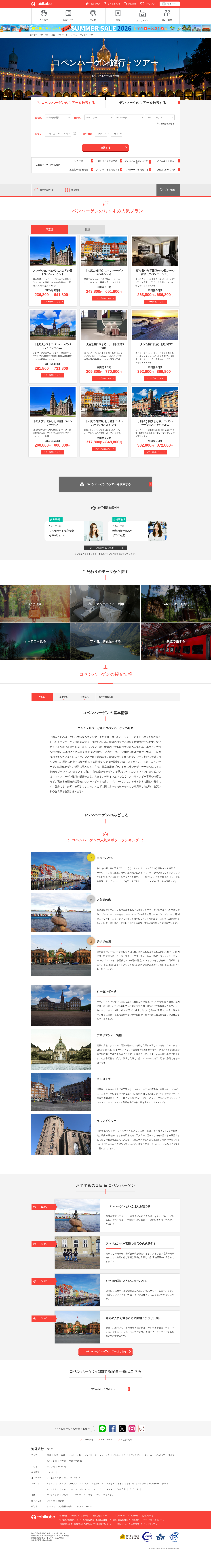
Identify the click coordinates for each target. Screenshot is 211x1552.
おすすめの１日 (106, 697)
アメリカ (51, 1501)
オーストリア (53, 1489)
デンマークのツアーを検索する (142, 102)
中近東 (34, 1506)
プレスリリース (120, 1516)
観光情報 (75, 190)
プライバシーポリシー (152, 1520)
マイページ (172, 4)
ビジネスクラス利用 (107, 161)
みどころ (85, 697)
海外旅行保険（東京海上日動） (96, 1520)
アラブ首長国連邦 (64, 1506)
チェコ (165, 1483)
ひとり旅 (78, 161)
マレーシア (104, 1455)
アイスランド (109, 1495)
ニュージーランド (72, 1478)
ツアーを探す (88, 1440)
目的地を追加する (167, 123)
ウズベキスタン (76, 1461)
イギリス (84, 1483)
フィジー (51, 1472)
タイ (126, 1455)
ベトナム (148, 1455)
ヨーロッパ (36, 1483)
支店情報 (134, 1516)
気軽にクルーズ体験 (165, 169)
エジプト (79, 1506)
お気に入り (151, 3)
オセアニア (36, 1478)
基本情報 (63, 697)
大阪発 (87, 229)
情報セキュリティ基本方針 (128, 1524)
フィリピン (136, 1455)
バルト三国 (121, 1489)
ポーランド (134, 1489)
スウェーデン (94, 1495)
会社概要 (63, 1516)
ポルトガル (85, 1489)
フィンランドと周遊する (108, 169)
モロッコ (90, 1506)
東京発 (49, 229)
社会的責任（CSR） (100, 1516)
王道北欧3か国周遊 (79, 169)
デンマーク (80, 1495)
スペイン (62, 1483)
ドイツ (121, 1483)
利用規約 (135, 1520)
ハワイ (34, 1466)
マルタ (65, 1489)
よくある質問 (114, 3)
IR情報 (74, 1516)
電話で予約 (95, 3)
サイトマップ (149, 1524)
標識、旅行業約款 (120, 1520)
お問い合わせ (147, 1516)
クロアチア (98, 1489)
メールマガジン (107, 1440)
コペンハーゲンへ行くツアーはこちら (105, 1351)
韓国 (49, 1455)
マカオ (71, 1455)
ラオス (171, 1455)
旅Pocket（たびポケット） (105, 1389)
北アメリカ (36, 1501)
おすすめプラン (47, 190)
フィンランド (53, 1495)
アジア (34, 1455)
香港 (63, 1455)
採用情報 (84, 1516)
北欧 (33, 1495)
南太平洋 (35, 1472)
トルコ (50, 1506)
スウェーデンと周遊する (136, 169)
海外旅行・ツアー (43, 1449)
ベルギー (110, 1483)
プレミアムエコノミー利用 (136, 162)
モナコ (74, 1489)
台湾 (56, 1455)
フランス (73, 1483)
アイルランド (97, 1483)
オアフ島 (51, 1466)
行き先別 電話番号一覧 (68, 1520)
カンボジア (160, 1455)
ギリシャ (142, 1483)
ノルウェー (67, 1495)
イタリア (51, 1483)
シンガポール (90, 1455)
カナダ (61, 1501)
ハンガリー (154, 1483)
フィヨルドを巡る (165, 161)
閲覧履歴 (132, 3)
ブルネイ (117, 1455)
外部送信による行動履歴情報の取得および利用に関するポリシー (86, 1524)
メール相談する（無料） (103, 548)
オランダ (131, 1483)
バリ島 (63, 1461)
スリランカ (52, 1461)
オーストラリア (54, 1478)
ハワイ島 (62, 1466)
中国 (79, 1455)
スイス (109, 1489)
